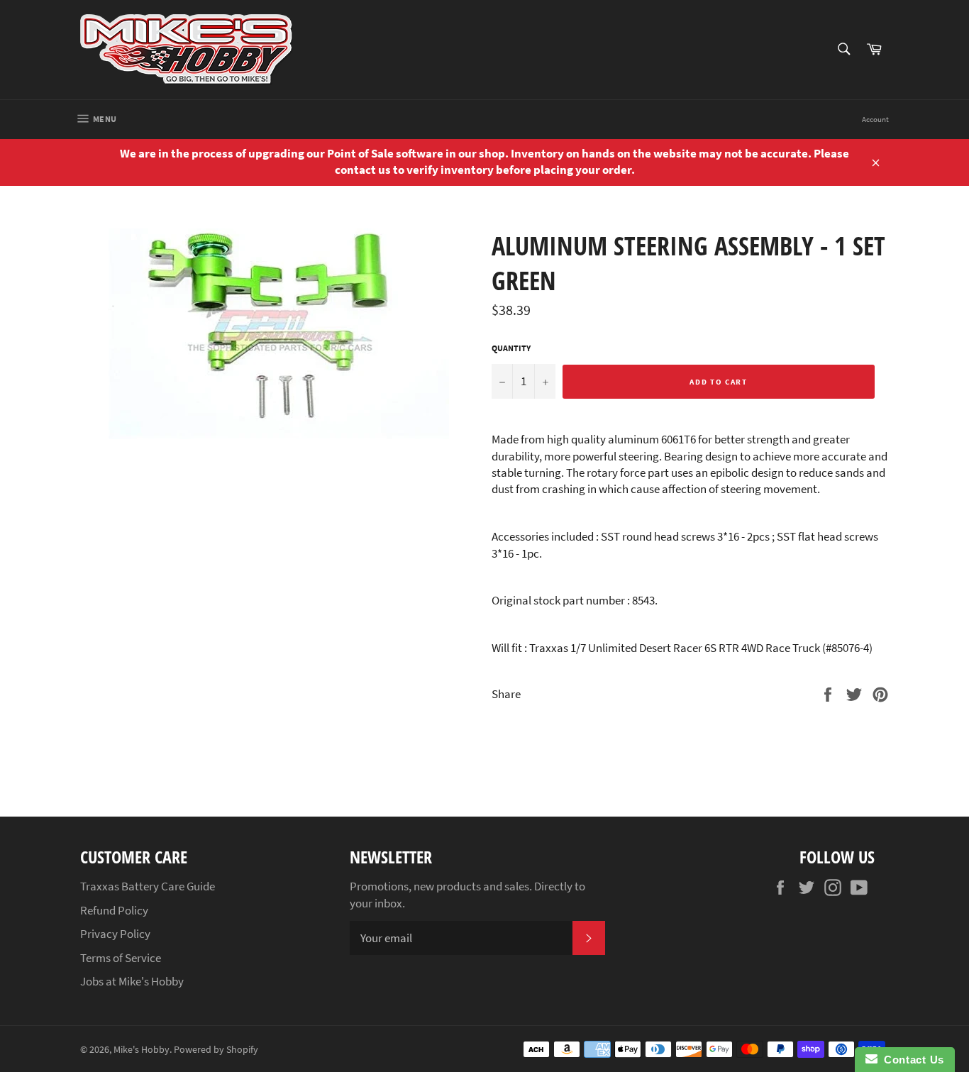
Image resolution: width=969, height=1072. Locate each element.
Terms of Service (120, 958)
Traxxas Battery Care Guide (147, 886)
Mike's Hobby (141, 1050)
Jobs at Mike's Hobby (132, 981)
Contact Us (910, 1060)
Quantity (511, 348)
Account (875, 119)
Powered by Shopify (216, 1050)
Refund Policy (114, 910)
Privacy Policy (115, 933)
